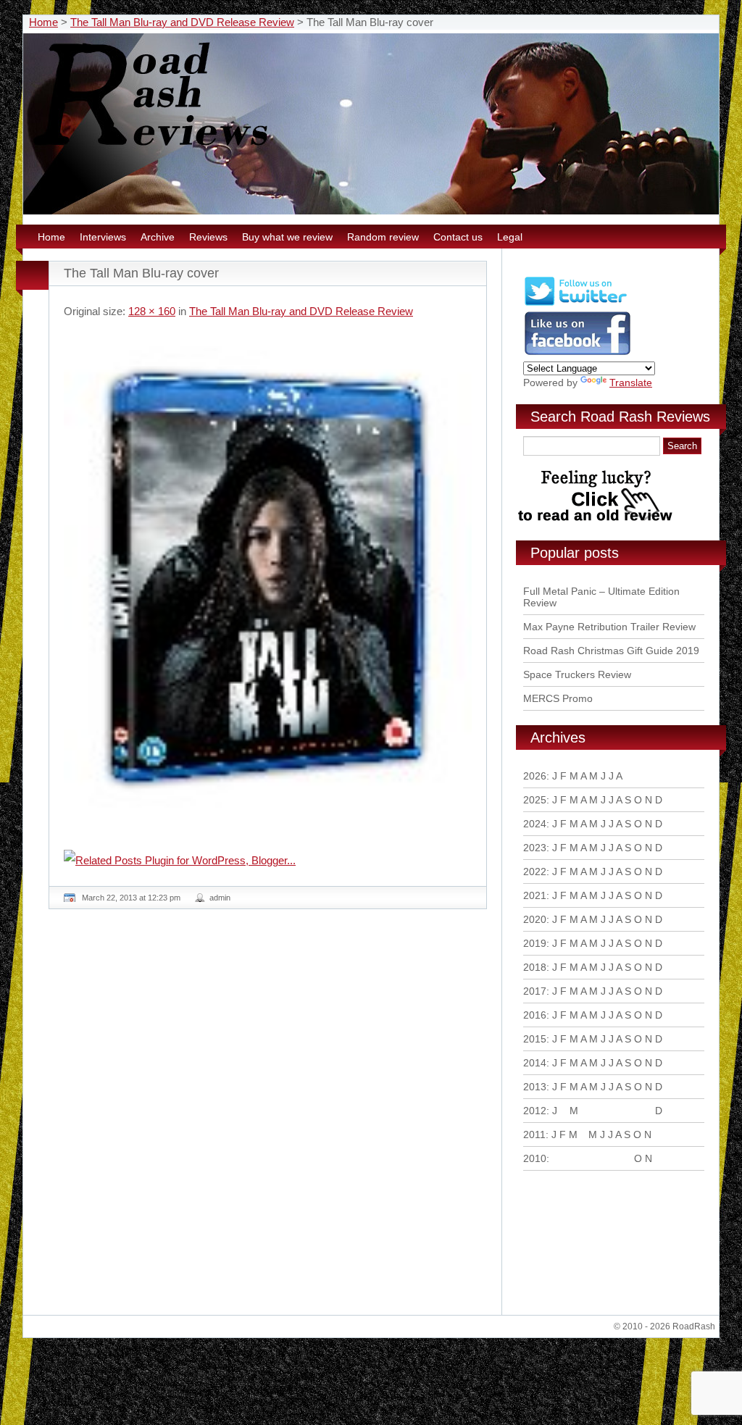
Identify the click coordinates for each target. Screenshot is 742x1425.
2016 (534, 1015)
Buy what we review (287, 237)
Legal (509, 237)
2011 (534, 1134)
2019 (534, 943)
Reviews (208, 237)
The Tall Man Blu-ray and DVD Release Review (182, 22)
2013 (534, 1086)
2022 (534, 871)
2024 (534, 823)
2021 (534, 895)
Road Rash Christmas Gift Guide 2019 (611, 650)
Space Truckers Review (577, 674)
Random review (383, 237)
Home (43, 22)
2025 (534, 800)
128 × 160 (151, 311)
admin (219, 897)
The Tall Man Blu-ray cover (141, 273)
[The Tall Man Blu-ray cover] (268, 577)
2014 (534, 1063)
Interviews (103, 237)
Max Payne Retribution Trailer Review (609, 626)
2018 (534, 967)
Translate (630, 382)
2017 (534, 991)
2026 (534, 776)
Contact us (458, 237)
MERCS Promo (558, 698)
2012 (534, 1110)
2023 (534, 847)
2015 (534, 1039)
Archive (158, 237)
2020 (534, 919)
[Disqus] (269, 1118)
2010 (534, 1158)
